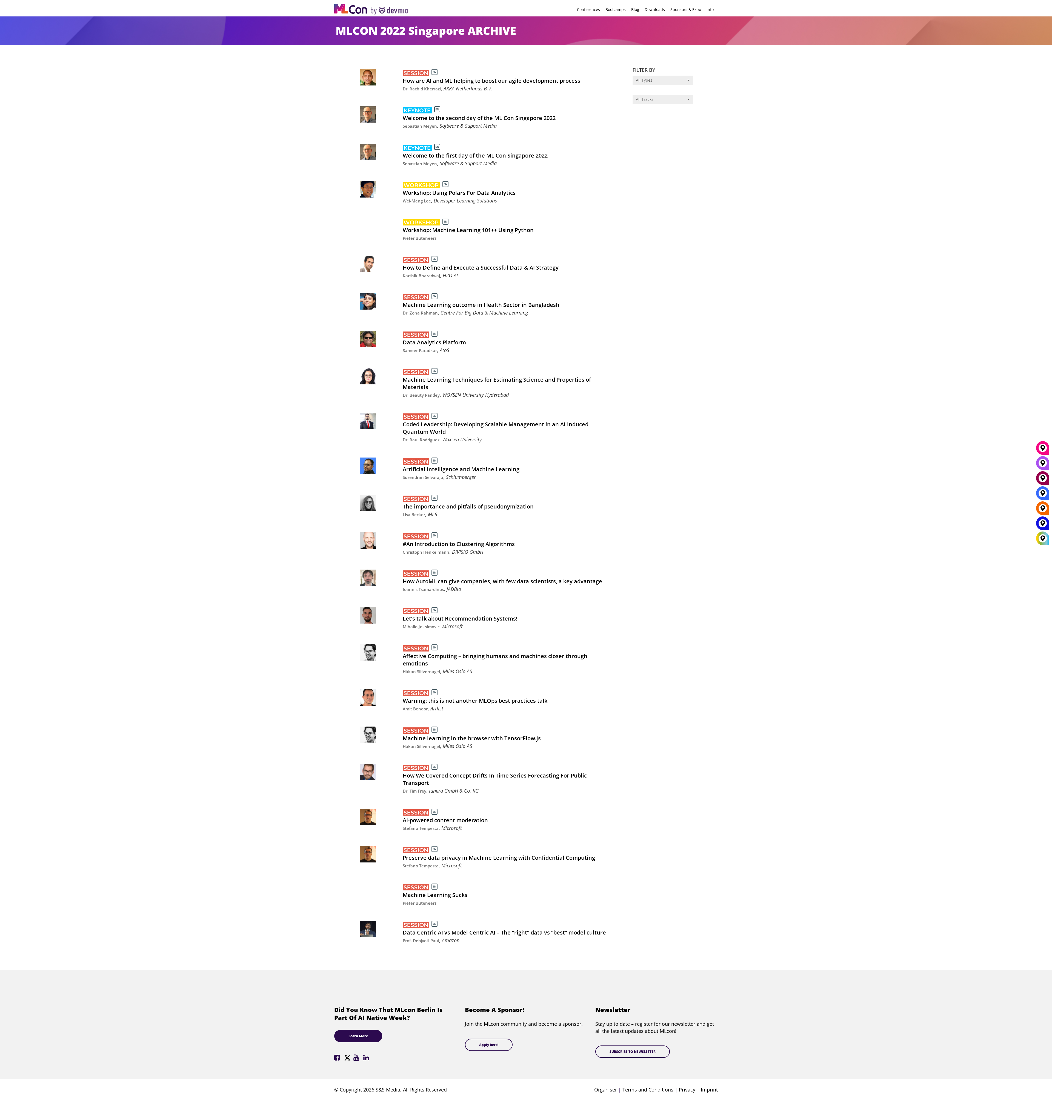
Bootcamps (615, 9)
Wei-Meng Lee (417, 201)
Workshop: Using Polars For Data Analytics (459, 192)
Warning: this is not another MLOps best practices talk (475, 700)
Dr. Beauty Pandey (421, 395)
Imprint (709, 1089)
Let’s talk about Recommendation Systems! (460, 618)
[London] (1042, 495)
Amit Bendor (415, 708)
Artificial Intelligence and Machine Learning (461, 469)
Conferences (588, 9)
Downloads (655, 9)
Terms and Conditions (647, 1089)
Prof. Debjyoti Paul (421, 940)
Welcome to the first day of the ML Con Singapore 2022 (475, 155)
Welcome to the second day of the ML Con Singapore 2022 (479, 118)
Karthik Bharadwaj (421, 275)
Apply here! (488, 1044)
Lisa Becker (414, 514)
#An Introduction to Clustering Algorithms (459, 544)
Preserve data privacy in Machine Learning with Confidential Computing (499, 857)
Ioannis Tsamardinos (423, 589)
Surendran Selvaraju (423, 477)
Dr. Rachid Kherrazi (422, 89)
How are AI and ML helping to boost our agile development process (491, 80)
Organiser (605, 1089)
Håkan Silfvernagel (421, 671)
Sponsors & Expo (685, 9)
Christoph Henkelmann (426, 552)
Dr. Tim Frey (414, 791)
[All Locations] (1042, 538)
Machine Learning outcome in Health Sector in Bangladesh (481, 304)
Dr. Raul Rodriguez (421, 439)
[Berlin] (1042, 510)
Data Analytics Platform (434, 342)
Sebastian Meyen (420, 126)
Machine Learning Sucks (435, 895)
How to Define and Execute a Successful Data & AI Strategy (481, 267)
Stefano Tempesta (421, 828)
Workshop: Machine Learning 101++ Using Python (468, 230)
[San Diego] (1042, 465)
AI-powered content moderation (445, 820)
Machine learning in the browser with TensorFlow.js (472, 738)
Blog (635, 9)
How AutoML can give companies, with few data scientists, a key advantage (502, 581)
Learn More (358, 1036)
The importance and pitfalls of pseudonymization (468, 506)
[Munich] (1042, 450)
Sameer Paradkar (420, 350)
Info (710, 9)
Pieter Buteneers (419, 238)
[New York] (1042, 525)
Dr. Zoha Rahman (420, 313)
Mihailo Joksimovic (421, 626)
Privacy (687, 1089)
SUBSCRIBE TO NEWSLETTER (633, 1051)
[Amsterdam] (1042, 480)
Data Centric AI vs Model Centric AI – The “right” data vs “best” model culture (504, 932)
